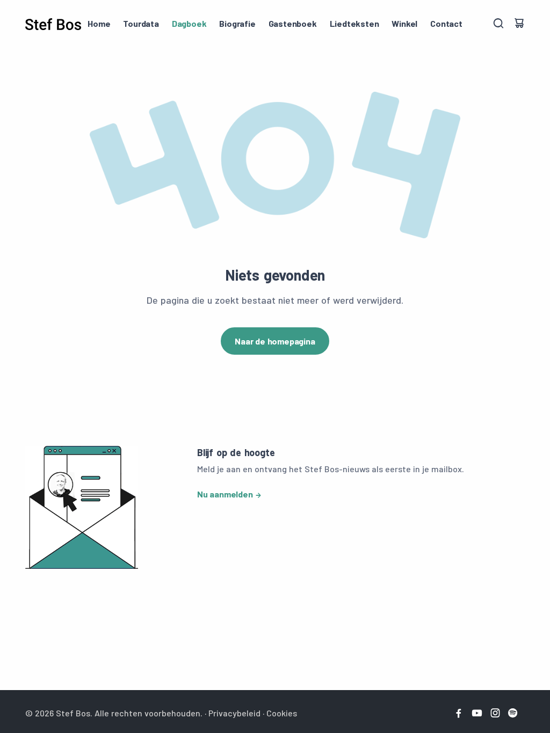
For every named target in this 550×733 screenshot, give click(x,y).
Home (99, 23)
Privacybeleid (234, 713)
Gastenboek (293, 23)
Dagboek (189, 23)
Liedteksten (354, 23)
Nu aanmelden (225, 494)
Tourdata (140, 23)
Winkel (404, 23)
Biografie (237, 23)
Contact (446, 23)
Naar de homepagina (275, 341)
